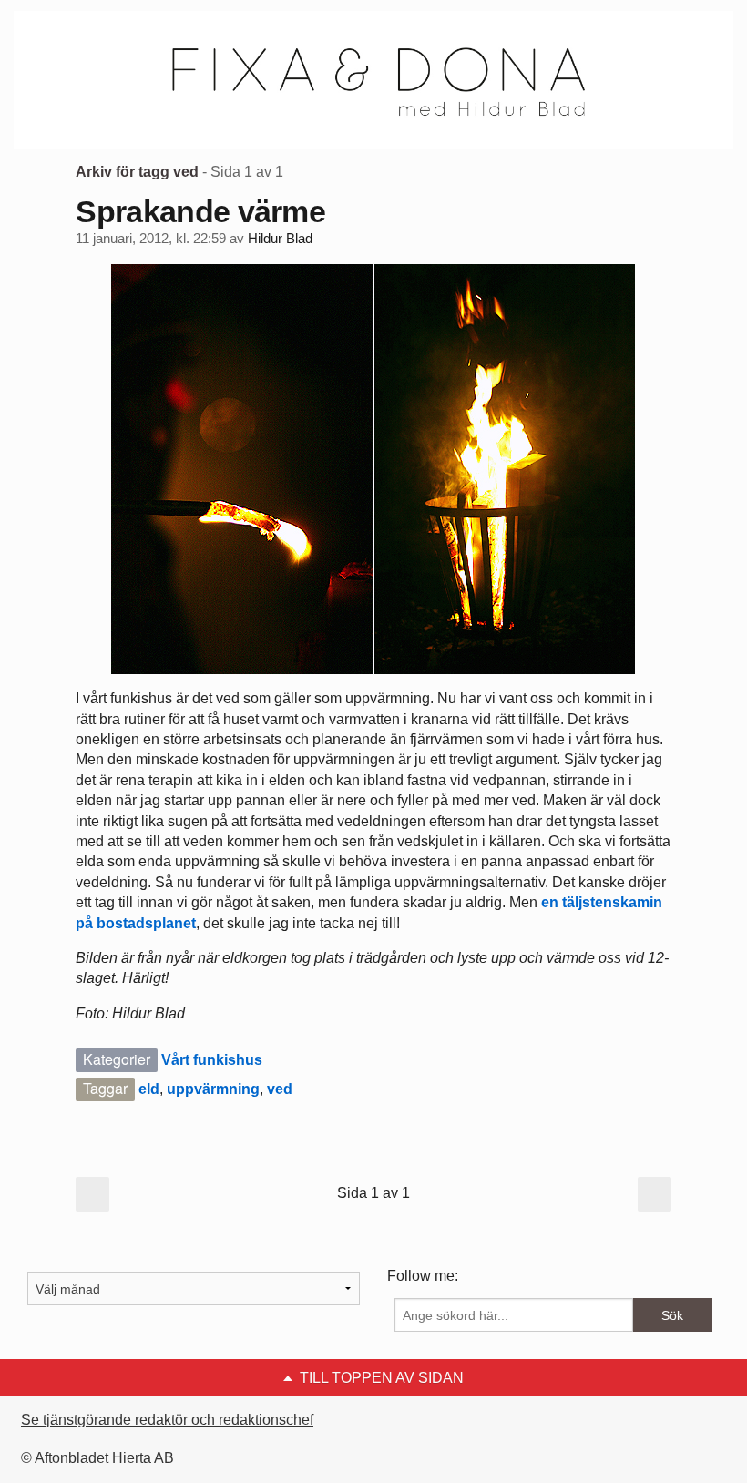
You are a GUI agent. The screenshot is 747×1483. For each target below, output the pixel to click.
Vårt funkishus (211, 1060)
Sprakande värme (200, 211)
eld (148, 1089)
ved (279, 1089)
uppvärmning (213, 1089)
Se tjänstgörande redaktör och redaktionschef (167, 1419)
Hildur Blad (280, 238)
